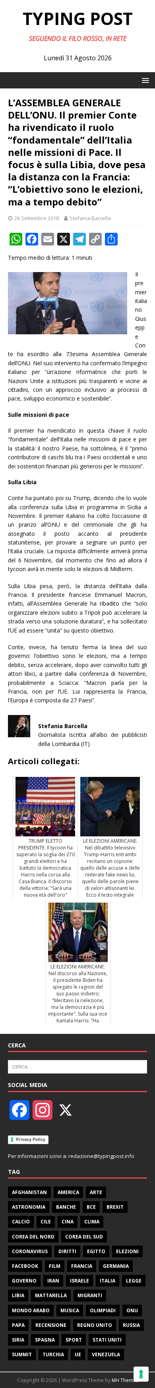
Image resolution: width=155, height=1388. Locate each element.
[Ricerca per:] (77, 1066)
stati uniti (107, 1339)
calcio (21, 1221)
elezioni (127, 1251)
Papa (18, 1325)
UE (78, 1354)
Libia (18, 1295)
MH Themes (125, 1380)
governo (24, 1280)
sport (74, 1339)
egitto (96, 1251)
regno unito (94, 1325)
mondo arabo (31, 1310)
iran (53, 1280)
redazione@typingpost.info (101, 1156)
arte (96, 1192)
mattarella (51, 1295)
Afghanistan (29, 1192)
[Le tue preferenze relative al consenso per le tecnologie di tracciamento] (141, 1374)
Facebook (25, 1266)
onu (132, 1310)
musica (69, 1310)
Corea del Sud (84, 1236)
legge (133, 1280)
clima (91, 1221)
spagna (45, 1339)
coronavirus (30, 1251)
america (68, 1192)
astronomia (28, 1207)
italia (107, 1280)
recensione (50, 1325)
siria (18, 1339)
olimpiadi (103, 1310)
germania (116, 1266)
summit (22, 1354)
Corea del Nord (33, 1236)
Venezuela (106, 1354)
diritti (67, 1251)
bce (91, 1207)
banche (66, 1207)
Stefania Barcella (90, 218)
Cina (68, 1221)
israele (79, 1280)
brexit (115, 1207)
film (54, 1266)
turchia (53, 1354)
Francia (81, 1266)
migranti (90, 1295)
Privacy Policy (30, 1139)
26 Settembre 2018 (36, 218)
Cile (46, 1221)
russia (131, 1325)
